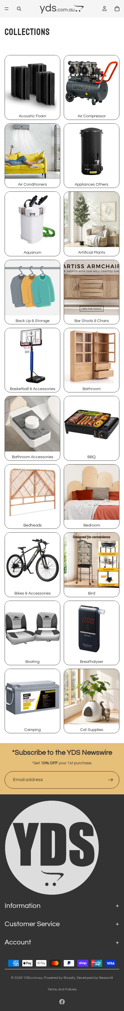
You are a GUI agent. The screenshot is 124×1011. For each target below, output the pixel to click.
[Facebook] (62, 1001)
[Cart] (117, 8)
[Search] (19, 8)
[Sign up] (111, 780)
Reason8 (106, 978)
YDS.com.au (32, 978)
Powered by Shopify (59, 978)
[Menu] (6, 8)
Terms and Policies (62, 989)
